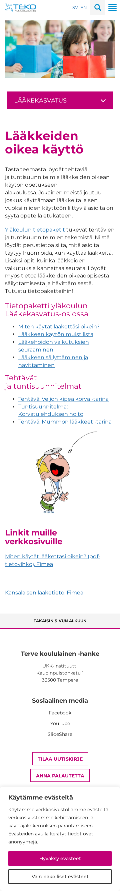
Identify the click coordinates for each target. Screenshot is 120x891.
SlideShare (60, 734)
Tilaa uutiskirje (60, 759)
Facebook (60, 713)
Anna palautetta (60, 776)
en (83, 7)
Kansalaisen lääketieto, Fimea (44, 592)
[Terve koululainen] (20, 7)
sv (75, 7)
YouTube (60, 723)
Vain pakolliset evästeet (60, 877)
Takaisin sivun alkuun (60, 620)
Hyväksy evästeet (60, 858)
